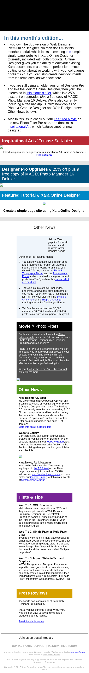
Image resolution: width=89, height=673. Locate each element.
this (68, 52)
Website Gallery (55, 441)
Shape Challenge (51, 299)
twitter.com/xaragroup (33, 480)
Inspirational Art (19, 126)
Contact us (49, 662)
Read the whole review (31, 621)
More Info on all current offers (35, 426)
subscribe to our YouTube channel (47, 369)
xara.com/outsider (51, 654)
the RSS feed (41, 468)
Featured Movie (65, 119)
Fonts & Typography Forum (42, 272)
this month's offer (38, 93)
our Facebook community (46, 474)
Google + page (38, 477)
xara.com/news (77, 652)
